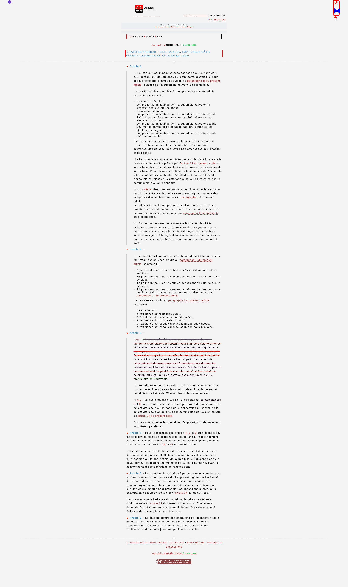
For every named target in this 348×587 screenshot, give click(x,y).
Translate (220, 19)
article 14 (156, 503)
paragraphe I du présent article (188, 300)
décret (148, 189)
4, (186, 432)
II (140, 404)
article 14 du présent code (198, 163)
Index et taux (195, 542)
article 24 (181, 492)
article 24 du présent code (155, 415)
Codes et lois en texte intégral (147, 542)
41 (171, 444)
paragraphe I (189, 197)
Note (138, 340)
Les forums (176, 542)
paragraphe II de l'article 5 (200, 213)
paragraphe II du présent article (157, 295)
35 (163, 444)
